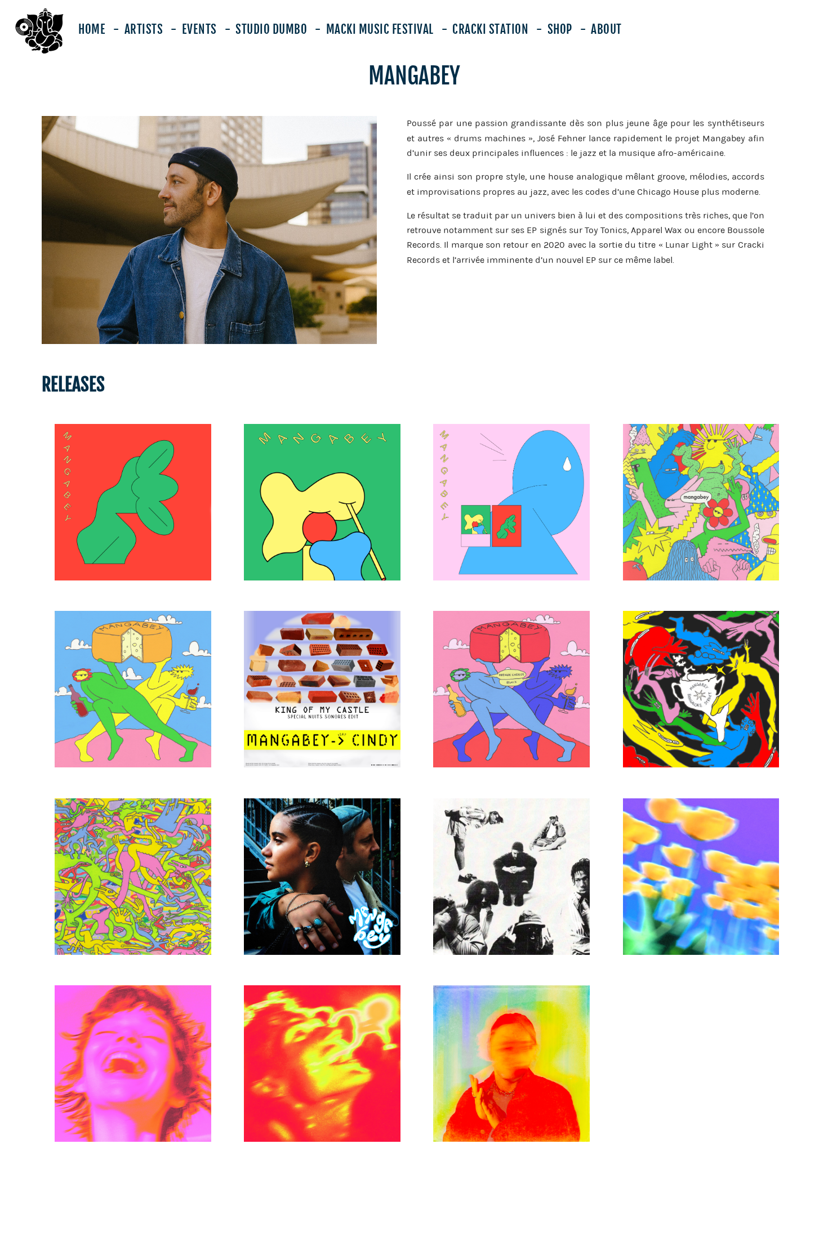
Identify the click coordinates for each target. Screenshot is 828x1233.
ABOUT (606, 29)
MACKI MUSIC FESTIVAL (380, 29)
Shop (559, 29)
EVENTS (199, 29)
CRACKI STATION (490, 29)
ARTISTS (143, 29)
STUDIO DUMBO (271, 29)
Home (91, 29)
